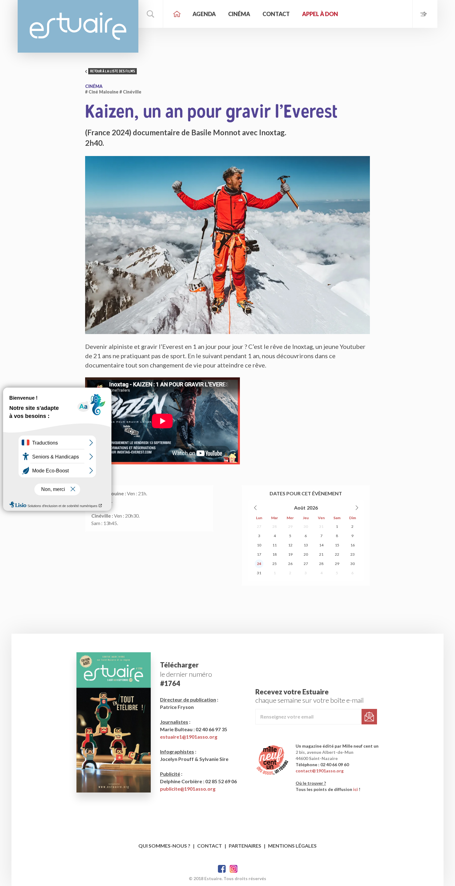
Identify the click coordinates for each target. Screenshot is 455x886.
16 (352, 545)
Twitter (233, 869)
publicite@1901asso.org (187, 789)
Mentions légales (292, 846)
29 (290, 526)
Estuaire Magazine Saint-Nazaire (78, 26)
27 (259, 526)
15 (337, 545)
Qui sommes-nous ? (164, 846)
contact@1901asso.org (320, 770)
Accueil (177, 14)
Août (300, 507)
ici (355, 789)
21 (321, 554)
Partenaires (245, 846)
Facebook (222, 869)
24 (259, 563)
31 (321, 526)
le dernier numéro (186, 674)
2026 (312, 507)
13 (306, 545)
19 (290, 554)
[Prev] (255, 507)
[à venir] (424, 14)
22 (337, 554)
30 (306, 526)
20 (306, 554)
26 (290, 563)
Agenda (204, 14)
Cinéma (239, 14)
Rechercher (150, 14)
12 (290, 545)
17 (259, 554)
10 (259, 545)
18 (274, 554)
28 (274, 526)
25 (274, 563)
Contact (276, 14)
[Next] (356, 507)
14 (321, 545)
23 (352, 554)
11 (274, 545)
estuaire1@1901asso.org (188, 737)
